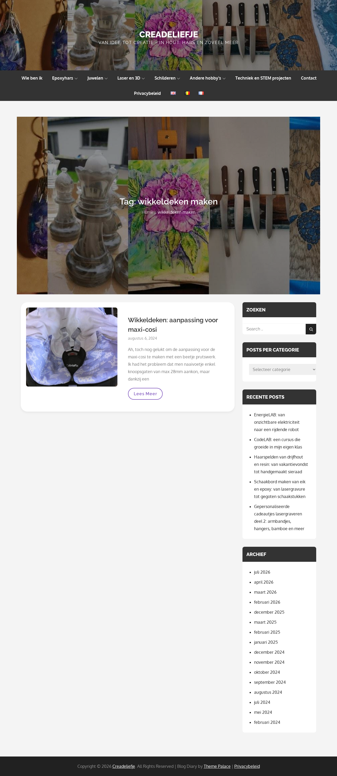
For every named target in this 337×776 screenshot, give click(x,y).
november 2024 (269, 662)
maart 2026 (265, 592)
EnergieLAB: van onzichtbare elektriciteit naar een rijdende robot (277, 422)
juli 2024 (262, 702)
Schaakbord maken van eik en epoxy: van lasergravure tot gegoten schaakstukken (279, 489)
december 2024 (269, 652)
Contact (308, 78)
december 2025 (269, 612)
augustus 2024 (268, 692)
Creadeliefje (168, 34)
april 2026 (263, 582)
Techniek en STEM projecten (263, 78)
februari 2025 (267, 632)
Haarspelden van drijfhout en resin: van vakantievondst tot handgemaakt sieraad (281, 464)
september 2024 (270, 682)
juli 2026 (262, 572)
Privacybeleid (147, 93)
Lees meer (148, 395)
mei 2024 (263, 712)
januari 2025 (266, 642)
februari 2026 (267, 602)
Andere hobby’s (205, 78)
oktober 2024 (267, 672)
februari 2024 (267, 722)
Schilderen (165, 78)
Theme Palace (217, 766)
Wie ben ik (32, 78)
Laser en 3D (128, 78)
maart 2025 (265, 622)
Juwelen (95, 78)
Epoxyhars (62, 78)
